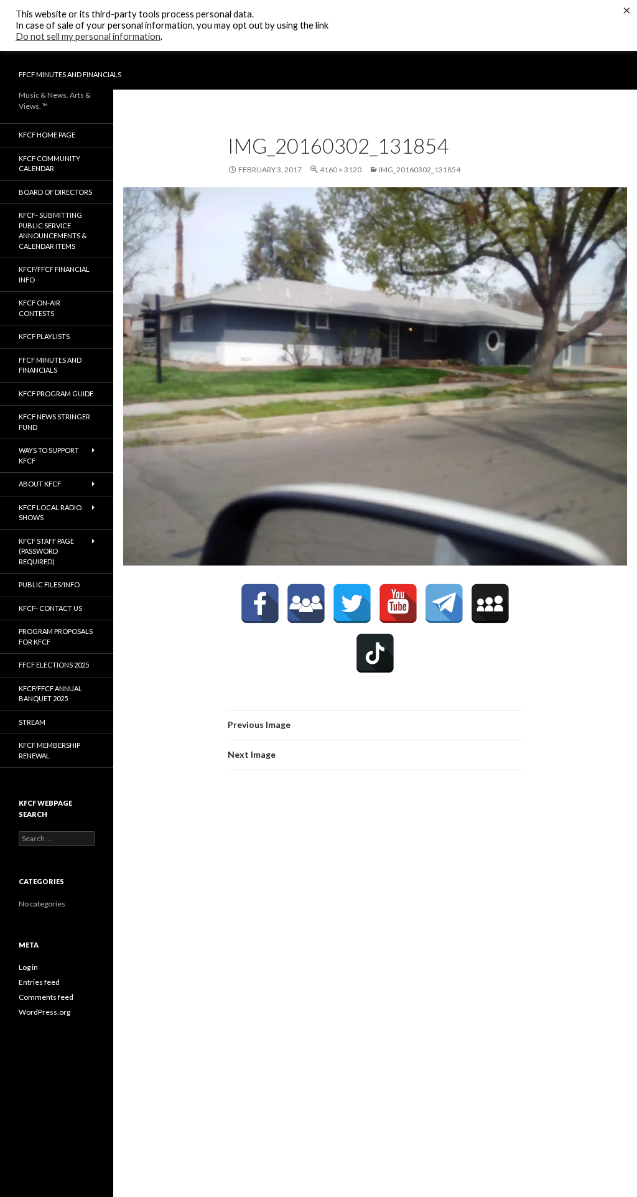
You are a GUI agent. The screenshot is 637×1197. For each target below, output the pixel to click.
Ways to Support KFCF (49, 455)
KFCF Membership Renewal (49, 750)
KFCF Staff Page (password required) (46, 551)
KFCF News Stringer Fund (54, 421)
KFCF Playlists (44, 336)
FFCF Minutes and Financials (70, 74)
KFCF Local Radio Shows (50, 512)
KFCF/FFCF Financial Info (54, 274)
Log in (28, 967)
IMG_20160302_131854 (419, 169)
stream (32, 722)
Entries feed (39, 982)
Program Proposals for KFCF (56, 636)
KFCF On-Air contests (39, 308)
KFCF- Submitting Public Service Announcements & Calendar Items (52, 230)
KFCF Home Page (47, 135)
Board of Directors (55, 192)
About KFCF (40, 484)
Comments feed (46, 997)
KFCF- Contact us (50, 608)
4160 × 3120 (340, 169)
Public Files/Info (49, 584)
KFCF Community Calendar (49, 163)
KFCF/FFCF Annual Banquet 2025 (50, 693)
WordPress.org (44, 1012)
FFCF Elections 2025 (54, 665)
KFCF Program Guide (56, 393)
